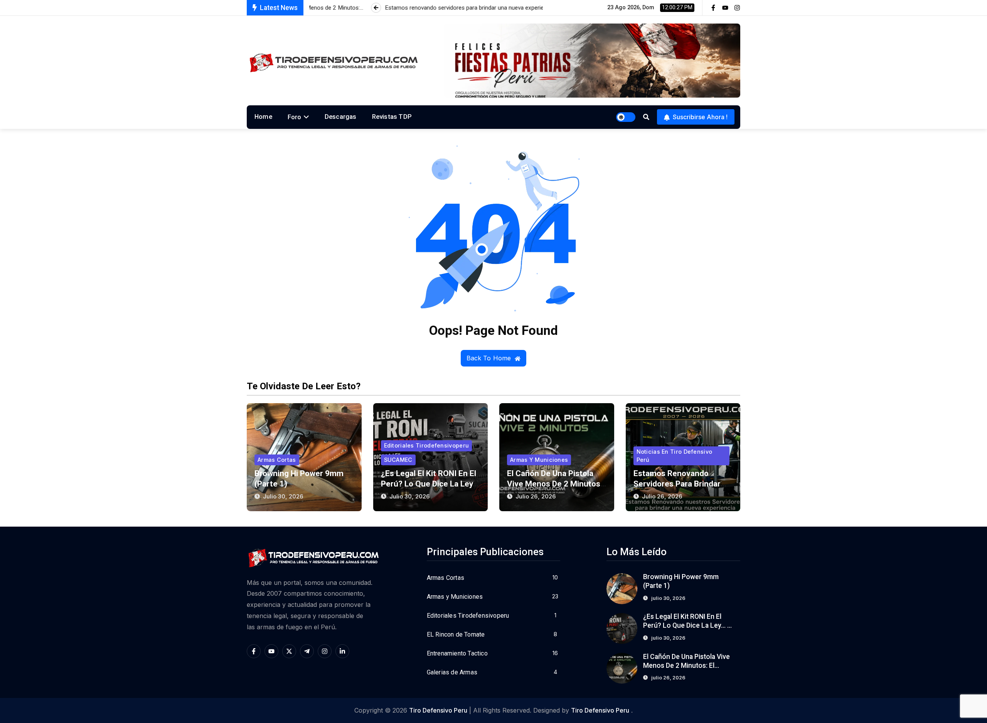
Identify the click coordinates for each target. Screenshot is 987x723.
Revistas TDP (392, 116)
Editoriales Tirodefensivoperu (426, 445)
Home (263, 116)
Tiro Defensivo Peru (438, 710)
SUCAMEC (398, 459)
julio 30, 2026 (283, 496)
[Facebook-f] (713, 8)
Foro (294, 117)
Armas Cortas (277, 459)
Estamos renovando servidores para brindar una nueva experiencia (677, 484)
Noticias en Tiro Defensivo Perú (674, 455)
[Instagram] (737, 8)
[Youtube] (725, 8)
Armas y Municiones (539, 459)
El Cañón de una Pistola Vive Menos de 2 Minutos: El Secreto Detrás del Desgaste (687, 665)
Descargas (341, 116)
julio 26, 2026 (535, 496)
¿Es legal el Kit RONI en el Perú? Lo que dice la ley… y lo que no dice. (429, 484)
